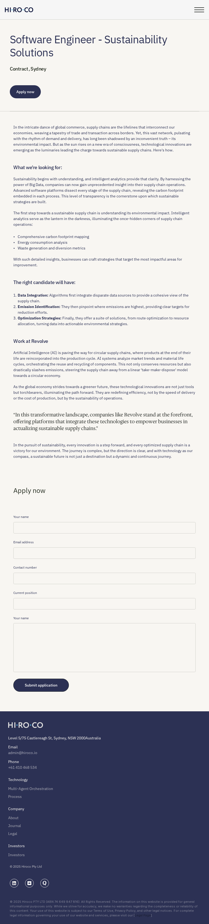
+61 (11, 767)
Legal (12, 833)
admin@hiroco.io (22, 752)
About (13, 817)
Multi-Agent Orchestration (30, 788)
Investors (16, 854)
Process (15, 796)
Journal (14, 825)
